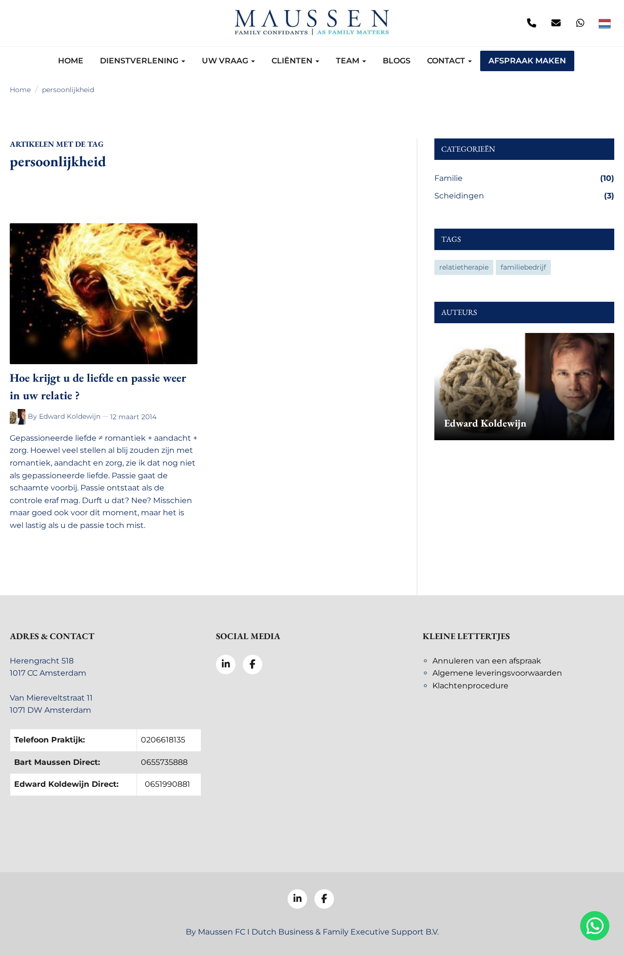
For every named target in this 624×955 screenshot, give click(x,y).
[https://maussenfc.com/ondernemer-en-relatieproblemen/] (19, 417)
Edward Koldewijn (69, 416)
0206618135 (163, 739)
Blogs (396, 60)
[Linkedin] (19, 23)
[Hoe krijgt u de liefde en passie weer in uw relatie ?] (103, 293)
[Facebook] (44, 23)
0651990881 (167, 784)
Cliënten (293, 60)
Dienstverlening (140, 60)
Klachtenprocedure (470, 685)
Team (348, 60)
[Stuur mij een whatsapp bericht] (580, 23)
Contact (447, 60)
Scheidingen (524, 195)
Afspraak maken (527, 60)
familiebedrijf (523, 267)
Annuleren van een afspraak (486, 660)
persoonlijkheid (68, 89)
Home (70, 60)
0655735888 (164, 762)
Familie (524, 178)
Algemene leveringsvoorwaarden (497, 673)
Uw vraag (226, 60)
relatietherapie (463, 267)
